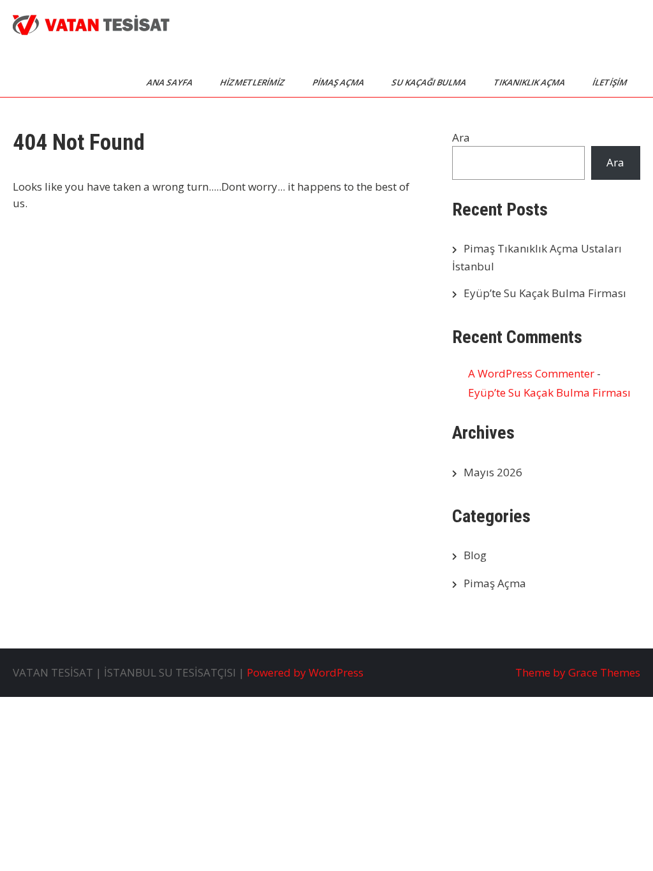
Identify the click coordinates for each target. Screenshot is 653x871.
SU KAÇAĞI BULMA (429, 82)
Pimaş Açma (495, 583)
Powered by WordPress (305, 672)
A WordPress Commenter (531, 373)
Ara (461, 137)
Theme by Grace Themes (577, 672)
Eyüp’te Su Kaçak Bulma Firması (545, 293)
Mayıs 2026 (493, 472)
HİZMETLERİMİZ (253, 82)
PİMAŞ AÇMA (339, 82)
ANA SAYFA (170, 82)
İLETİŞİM (610, 82)
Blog (475, 555)
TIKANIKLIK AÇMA (530, 82)
